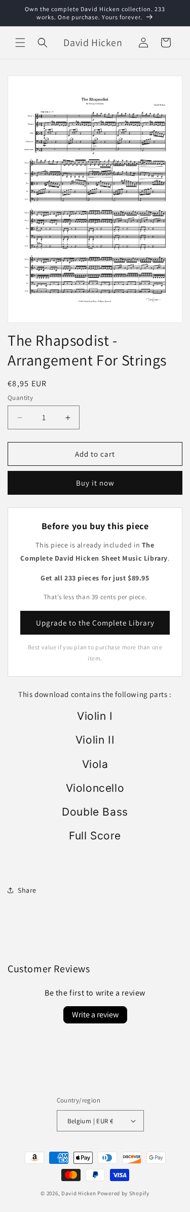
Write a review (95, 1014)
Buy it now (95, 483)
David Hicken (78, 1193)
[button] (20, 42)
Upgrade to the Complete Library (95, 623)
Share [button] (27, 890)
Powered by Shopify (123, 1193)
